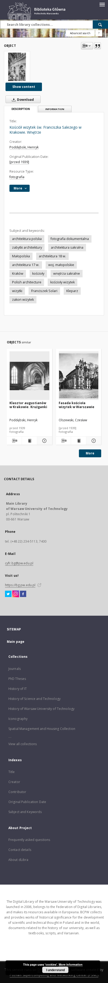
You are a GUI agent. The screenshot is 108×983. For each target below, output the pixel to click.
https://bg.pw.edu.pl (20, 585)
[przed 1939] (19, 162)
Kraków (17, 273)
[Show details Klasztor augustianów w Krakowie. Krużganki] (43, 440)
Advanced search (80, 33)
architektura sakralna (67, 247)
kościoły (38, 273)
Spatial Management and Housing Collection (41, 728)
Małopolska (21, 256)
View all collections (22, 744)
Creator (14, 782)
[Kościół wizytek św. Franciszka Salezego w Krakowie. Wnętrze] (17, 67)
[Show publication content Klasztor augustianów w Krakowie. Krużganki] (29, 440)
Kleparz (72, 291)
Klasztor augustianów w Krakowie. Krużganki (28, 405)
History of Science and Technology (34, 698)
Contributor (17, 792)
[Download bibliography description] (14, 440)
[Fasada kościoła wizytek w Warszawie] (79, 376)
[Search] (100, 24)
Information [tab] (54, 109)
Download (25, 99)
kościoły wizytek (62, 282)
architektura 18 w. (52, 256)
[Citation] (97, 45)
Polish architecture (26, 282)
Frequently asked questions (29, 839)
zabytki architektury (27, 247)
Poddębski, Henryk (24, 147)
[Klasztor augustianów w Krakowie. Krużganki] (29, 376)
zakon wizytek (23, 299)
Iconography (18, 718)
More (90, 453)
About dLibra (18, 859)
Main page (15, 641)
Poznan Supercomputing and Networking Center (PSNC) (54, 975)
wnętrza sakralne (66, 273)
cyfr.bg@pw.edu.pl (19, 563)
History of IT (17, 688)
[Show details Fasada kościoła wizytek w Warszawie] (92, 440)
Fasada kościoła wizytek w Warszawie (76, 405)
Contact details (19, 849)
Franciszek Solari (44, 291)
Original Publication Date (27, 802)
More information (71, 964)
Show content (23, 86)
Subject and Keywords (25, 812)
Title (11, 772)
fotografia (16, 177)
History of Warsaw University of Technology (41, 708)
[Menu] (102, 4)
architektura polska (27, 239)
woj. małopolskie (61, 265)
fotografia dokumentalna (70, 239)
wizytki (17, 291)
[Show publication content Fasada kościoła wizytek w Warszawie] (78, 440)
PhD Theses (17, 678)
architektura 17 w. (25, 265)
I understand (55, 969)
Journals (14, 668)
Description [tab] (21, 109)
